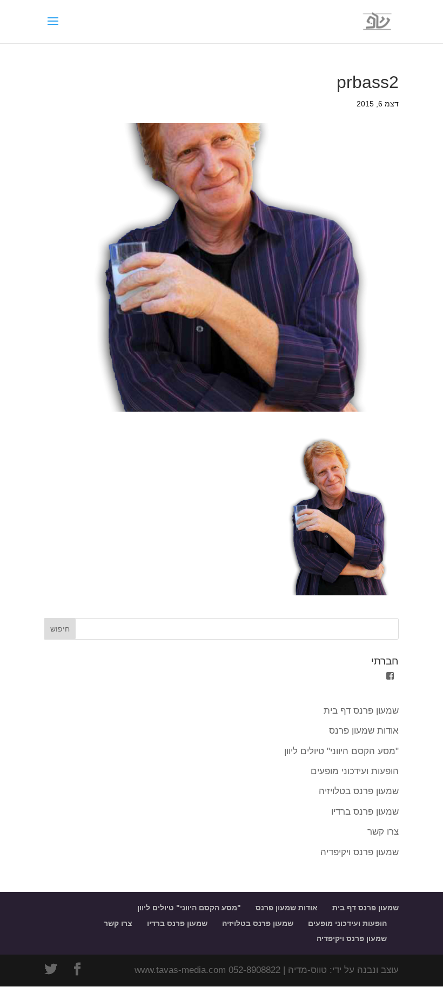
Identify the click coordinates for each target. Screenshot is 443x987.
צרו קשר (383, 832)
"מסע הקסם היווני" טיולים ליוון (341, 751)
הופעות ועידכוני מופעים (355, 771)
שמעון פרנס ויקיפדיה (359, 852)
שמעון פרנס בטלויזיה (359, 791)
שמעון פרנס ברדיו (365, 812)
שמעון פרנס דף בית (361, 711)
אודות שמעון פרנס (364, 731)
